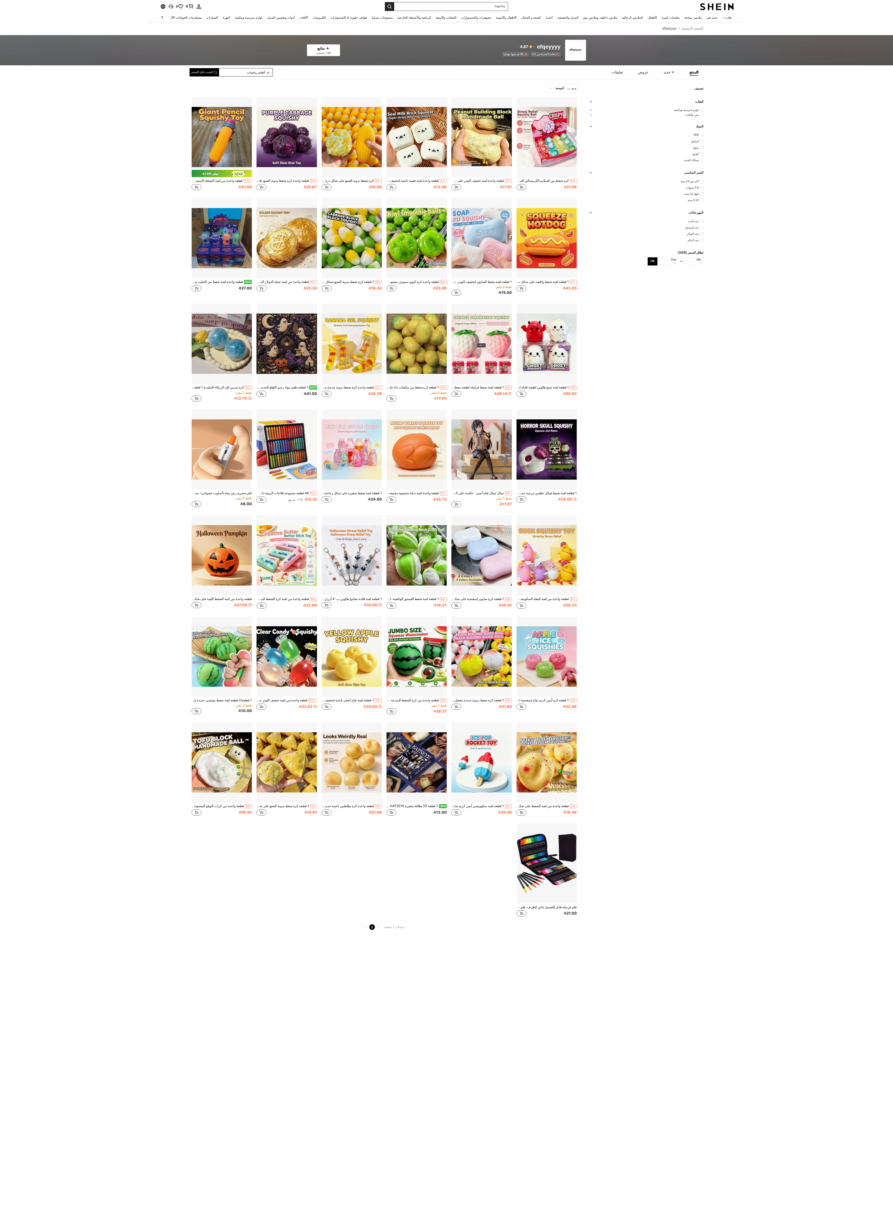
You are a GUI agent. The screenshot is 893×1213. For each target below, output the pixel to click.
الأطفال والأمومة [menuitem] (506, 17)
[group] (646, 109)
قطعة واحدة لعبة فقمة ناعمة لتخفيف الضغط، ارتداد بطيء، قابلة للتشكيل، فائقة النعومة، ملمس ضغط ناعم (416, 180)
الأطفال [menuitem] (652, 17)
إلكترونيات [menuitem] (319, 17)
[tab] (694, 72)
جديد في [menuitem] (711, 17)
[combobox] (562, 88)
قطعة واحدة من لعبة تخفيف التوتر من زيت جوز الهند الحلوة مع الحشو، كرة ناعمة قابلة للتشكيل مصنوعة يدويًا (286, 700)
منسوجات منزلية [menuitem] (382, 17)
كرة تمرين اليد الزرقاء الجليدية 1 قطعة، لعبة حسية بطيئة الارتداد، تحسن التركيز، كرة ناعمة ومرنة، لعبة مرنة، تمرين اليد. (221, 387)
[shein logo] (717, 6)
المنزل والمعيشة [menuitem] (568, 17)
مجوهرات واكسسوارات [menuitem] (476, 17)
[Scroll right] (162, 17)
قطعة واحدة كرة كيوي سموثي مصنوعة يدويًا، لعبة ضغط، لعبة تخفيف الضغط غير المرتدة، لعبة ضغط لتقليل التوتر (416, 282)
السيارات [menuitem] (212, 17)
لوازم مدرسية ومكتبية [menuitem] (248, 17)
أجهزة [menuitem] (226, 17)
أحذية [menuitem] (549, 17)
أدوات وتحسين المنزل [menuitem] (281, 17)
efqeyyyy (548, 47)
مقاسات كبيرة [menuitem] (671, 17)
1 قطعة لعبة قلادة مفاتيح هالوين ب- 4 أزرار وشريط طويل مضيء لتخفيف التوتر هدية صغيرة (352, 599)
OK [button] (652, 261)
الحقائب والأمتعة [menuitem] (446, 17)
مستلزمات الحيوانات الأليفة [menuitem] (184, 17)
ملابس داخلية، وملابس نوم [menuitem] (600, 17)
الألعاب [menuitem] (304, 17)
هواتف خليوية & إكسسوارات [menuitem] (348, 17)
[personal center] (199, 6)
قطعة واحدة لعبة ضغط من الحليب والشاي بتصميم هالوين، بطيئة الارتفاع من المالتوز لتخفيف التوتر (221, 282)
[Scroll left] (168, 17)
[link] (190, 6)
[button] (171, 6)
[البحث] (389, 6)
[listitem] (544, 54)
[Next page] (366, 927)
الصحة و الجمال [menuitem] (531, 17)
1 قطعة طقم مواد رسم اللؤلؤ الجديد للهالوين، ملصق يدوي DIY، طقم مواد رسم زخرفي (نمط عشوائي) (286, 387)
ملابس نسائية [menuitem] (693, 17)
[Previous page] (377, 927)
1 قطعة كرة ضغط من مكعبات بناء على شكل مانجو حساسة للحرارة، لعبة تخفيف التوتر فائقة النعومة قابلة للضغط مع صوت (416, 387)
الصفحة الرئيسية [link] (692, 28)
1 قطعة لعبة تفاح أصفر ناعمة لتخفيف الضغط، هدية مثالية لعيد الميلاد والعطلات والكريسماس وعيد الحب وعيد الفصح (351, 700)
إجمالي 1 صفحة (394, 927)
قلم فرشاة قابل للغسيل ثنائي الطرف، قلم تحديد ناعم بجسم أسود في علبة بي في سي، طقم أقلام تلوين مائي (546, 907)
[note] (222, 173)
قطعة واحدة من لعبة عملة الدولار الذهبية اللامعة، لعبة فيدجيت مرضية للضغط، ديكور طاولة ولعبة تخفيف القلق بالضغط (286, 282)
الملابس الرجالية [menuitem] (632, 17)
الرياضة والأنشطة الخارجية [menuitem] (414, 17)
